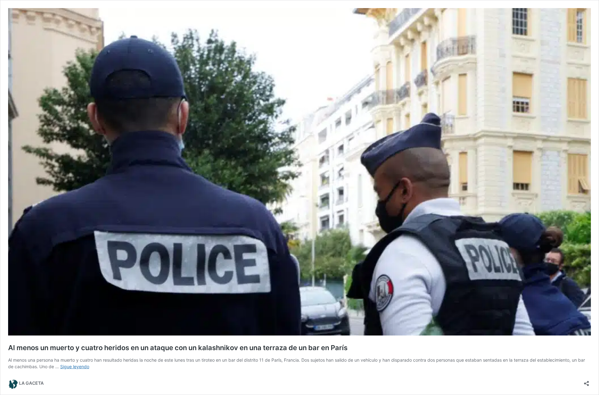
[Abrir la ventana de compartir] (586, 381)
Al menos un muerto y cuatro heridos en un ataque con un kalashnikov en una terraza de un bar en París (178, 348)
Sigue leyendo (74, 366)
